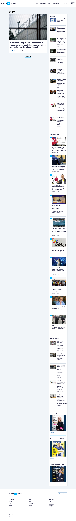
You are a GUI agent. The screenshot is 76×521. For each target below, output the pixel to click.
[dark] (71, 3)
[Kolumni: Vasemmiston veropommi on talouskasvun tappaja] (53, 52)
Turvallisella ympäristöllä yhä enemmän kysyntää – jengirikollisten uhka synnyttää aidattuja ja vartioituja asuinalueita (28, 45)
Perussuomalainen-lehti (34, 509)
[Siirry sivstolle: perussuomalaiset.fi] (58, 505)
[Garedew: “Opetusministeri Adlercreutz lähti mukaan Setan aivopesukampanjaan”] (59, 242)
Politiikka (12, 50)
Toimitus (30, 505)
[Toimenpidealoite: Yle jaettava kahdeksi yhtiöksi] (53, 21)
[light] (74, 3)
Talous (10, 503)
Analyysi (10, 505)
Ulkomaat (16, 50)
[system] (72, 3)
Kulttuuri (11, 511)
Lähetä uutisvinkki (32, 507)
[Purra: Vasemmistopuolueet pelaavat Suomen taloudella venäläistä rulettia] (53, 31)
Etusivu (36, 3)
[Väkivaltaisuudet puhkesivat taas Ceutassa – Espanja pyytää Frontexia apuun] (59, 281)
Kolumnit (11, 514)
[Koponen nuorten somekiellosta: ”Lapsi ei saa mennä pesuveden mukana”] (53, 73)
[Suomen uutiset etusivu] (7, 3)
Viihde (10, 516)
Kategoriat (55, 3)
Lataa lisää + (28, 56)
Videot (49, 3)
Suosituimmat (43, 3)
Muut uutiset (11, 509)
